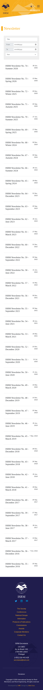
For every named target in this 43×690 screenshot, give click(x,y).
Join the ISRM (35, 10)
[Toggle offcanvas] (38, 6)
